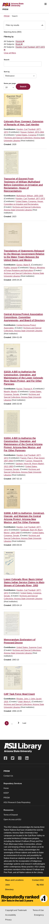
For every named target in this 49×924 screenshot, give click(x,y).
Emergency (39, 915)
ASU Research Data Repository (17, 802)
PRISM (5, 9)
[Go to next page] (17, 723)
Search (6, 60)
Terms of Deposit (11, 815)
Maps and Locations (14, 880)
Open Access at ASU (12, 819)
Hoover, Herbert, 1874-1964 (32, 132)
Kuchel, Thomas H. (24, 389)
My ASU (40, 885)
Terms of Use (38, 910)
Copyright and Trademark (16, 910)
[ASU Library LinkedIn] (26, 758)
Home (6, 788)
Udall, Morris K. (24, 702)
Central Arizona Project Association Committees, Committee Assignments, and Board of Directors (24, 317)
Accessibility (10, 915)
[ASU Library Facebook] (6, 758)
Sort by (7, 72)
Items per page (10, 83)
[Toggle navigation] (45, 4)
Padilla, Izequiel (10, 268)
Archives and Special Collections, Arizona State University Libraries (22, 397)
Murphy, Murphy (10, 392)
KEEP (6, 793)
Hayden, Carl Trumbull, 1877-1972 (30, 199)
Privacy (8, 920)
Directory (9, 889)
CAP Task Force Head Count (19, 694)
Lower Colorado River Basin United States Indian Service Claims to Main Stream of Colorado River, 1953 (24, 582)
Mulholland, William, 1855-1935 (29, 196)
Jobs (7, 885)
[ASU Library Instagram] (19, 758)
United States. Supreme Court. (29, 647)
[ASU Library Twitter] (12, 758)
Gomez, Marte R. (23, 265)
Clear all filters (10, 53)
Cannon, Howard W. (33, 461)
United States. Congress (26, 135)
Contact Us (8, 776)
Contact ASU (38, 880)
